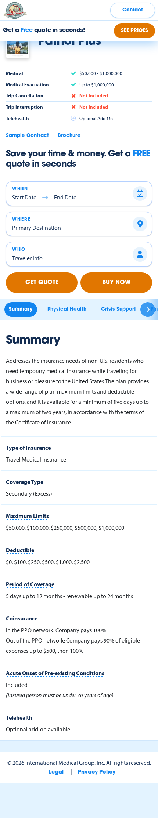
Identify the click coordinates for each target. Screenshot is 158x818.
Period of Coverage (30, 584)
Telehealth (19, 717)
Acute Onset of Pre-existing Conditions (55, 673)
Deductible (20, 550)
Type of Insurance (28, 447)
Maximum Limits (27, 516)
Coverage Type (24, 481)
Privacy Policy (96, 772)
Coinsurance (21, 618)
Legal (56, 772)
